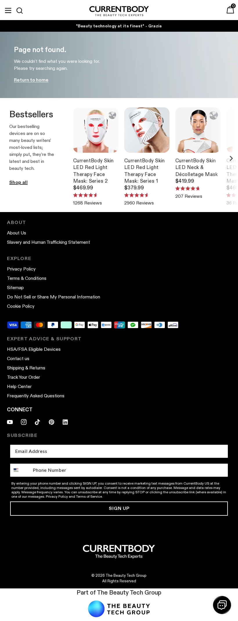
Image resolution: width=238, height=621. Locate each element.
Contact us (18, 358)
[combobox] (20, 470)
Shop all (18, 182)
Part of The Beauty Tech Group (119, 592)
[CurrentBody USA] (119, 11)
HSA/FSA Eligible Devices (34, 349)
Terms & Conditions (26, 278)
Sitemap (15, 287)
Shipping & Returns (26, 368)
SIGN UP (119, 508)
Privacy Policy (21, 269)
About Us (16, 233)
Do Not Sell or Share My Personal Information (53, 297)
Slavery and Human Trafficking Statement (48, 242)
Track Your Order (23, 377)
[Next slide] (231, 159)
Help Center (19, 386)
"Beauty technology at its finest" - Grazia (119, 26)
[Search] (22, 10)
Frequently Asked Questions (35, 395)
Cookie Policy (21, 306)
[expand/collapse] (8, 9)
